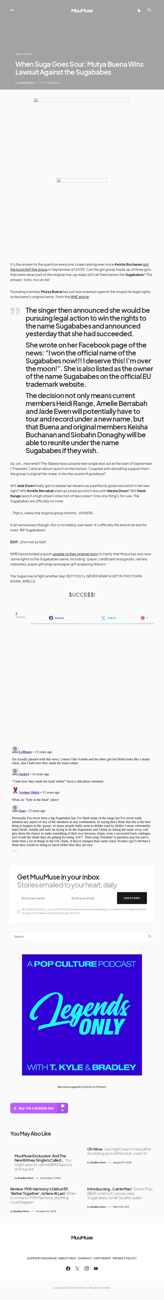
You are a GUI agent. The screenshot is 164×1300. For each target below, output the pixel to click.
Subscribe (132, 898)
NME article (79, 296)
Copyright (102, 1258)
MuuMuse (82, 10)
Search (150, 936)
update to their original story (75, 554)
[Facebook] (68, 1268)
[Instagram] (87, 1268)
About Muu (67, 1258)
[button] (12, 10)
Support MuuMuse (42, 1258)
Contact (85, 1258)
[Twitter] (77, 1268)
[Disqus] (82, 682)
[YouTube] (96, 1268)
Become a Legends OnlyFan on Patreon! (82, 1086)
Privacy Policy (125, 1258)
